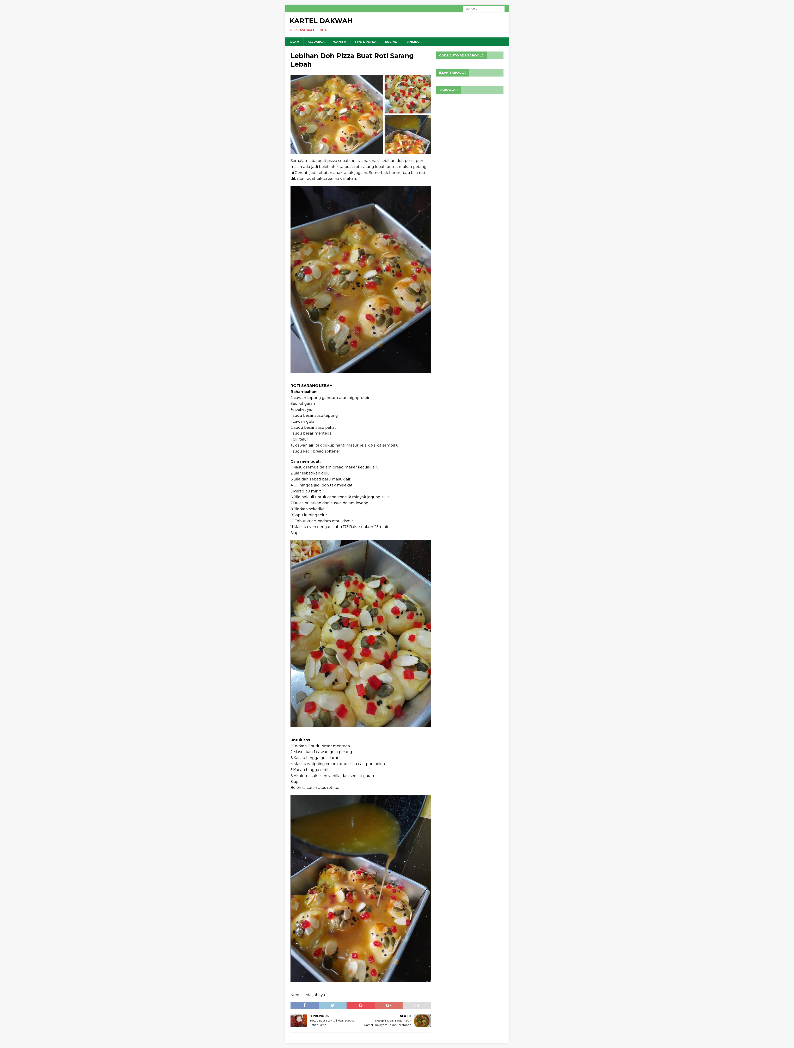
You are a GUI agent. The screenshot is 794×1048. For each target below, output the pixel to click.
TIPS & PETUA (366, 42)
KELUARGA (316, 42)
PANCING (412, 42)
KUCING (391, 42)
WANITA (339, 42)
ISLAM (294, 42)
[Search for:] (484, 8)
